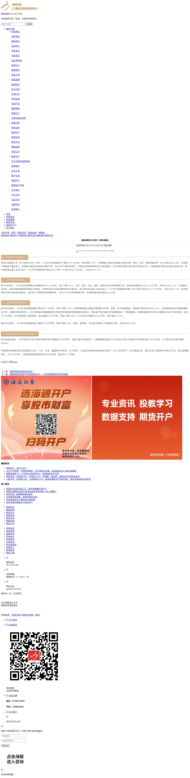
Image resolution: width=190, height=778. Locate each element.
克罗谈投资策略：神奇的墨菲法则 (21, 497)
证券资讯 (15, 51)
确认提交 (5, 746)
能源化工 (15, 65)
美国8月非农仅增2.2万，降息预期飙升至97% (26, 489)
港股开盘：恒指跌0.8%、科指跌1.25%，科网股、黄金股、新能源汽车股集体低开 (43, 476)
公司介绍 (15, 195)
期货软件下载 (17, 185)
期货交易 (15, 142)
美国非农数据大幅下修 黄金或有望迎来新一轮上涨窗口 (31, 491)
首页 (8, 214)
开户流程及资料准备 (20, 161)
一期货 (37, 615)
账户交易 (15, 176)
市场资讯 (15, 32)
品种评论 (15, 46)
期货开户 (15, 132)
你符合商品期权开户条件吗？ (19, 502)
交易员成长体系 (18, 118)
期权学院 (15, 41)
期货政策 (15, 70)
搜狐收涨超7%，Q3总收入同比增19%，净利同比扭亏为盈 (32, 474)
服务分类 (10, 29)
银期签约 (15, 166)
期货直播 (15, 80)
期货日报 (16, 615)
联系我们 (15, 209)
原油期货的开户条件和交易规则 (20, 500)
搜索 (30, 24)
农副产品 (15, 104)
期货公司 (15, 152)
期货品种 (15, 128)
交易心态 (15, 94)
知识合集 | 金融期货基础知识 (19, 494)
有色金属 (15, 99)
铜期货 (42, 233)
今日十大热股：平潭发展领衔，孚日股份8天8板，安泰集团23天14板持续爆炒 (41, 471)
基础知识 (15, 84)
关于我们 (15, 190)
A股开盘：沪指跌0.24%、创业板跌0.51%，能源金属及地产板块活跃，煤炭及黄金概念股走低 (48, 479)
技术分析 (15, 89)
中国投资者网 (27, 615)
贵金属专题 (16, 60)
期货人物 (15, 75)
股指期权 (15, 108)
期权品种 (15, 147)
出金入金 (15, 171)
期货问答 (15, 123)
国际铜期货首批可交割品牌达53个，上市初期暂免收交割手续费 (39, 374)
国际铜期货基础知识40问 (21, 371)
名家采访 (15, 56)
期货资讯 (15, 36)
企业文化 (15, 200)
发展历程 (15, 204)
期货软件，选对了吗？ (16, 468)
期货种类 (15, 137)
